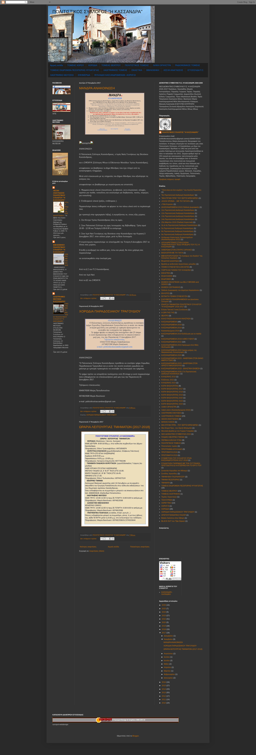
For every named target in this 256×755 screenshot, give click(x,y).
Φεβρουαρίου (169, 674)
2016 (164, 682)
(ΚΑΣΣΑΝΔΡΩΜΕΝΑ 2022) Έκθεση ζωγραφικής (180, 207)
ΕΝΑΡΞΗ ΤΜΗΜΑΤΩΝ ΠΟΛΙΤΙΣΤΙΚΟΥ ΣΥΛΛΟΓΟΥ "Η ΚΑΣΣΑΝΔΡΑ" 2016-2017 (181, 305)
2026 (164, 605)
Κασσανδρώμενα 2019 (170, 331)
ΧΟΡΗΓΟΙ (165, 506)
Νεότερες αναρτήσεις (88, 547)
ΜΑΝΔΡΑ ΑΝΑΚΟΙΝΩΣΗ (97, 88)
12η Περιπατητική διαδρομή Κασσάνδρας (177, 213)
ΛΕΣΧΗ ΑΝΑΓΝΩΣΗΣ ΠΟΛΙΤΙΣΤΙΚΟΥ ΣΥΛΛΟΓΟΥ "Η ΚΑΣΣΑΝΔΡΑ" (59, 195)
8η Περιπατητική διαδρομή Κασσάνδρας (177, 231)
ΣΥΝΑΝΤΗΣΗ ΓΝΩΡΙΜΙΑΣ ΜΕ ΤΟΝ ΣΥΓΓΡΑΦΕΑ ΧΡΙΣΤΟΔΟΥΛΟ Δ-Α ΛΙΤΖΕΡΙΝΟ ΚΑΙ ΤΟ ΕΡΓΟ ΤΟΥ (181, 464)
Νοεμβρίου (168, 639)
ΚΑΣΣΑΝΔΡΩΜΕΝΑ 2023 (171, 355)
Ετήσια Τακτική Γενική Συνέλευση (174, 310)
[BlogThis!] (104, 298)
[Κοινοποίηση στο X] (107, 298)
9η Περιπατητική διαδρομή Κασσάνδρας (177, 234)
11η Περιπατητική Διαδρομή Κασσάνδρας (177, 210)
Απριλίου (168, 667)
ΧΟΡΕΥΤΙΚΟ (166, 503)
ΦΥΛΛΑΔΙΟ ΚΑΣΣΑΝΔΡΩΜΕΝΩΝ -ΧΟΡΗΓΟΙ (115, 75)
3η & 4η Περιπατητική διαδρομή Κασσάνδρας (179, 225)
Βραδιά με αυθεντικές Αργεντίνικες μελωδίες (178, 264)
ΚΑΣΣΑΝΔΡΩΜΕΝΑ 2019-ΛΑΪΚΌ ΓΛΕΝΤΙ (177, 339)
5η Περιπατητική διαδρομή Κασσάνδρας (177, 228)
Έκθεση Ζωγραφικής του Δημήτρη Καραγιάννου (180, 290)
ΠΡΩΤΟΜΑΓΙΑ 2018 (169, 452)
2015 (164, 686)
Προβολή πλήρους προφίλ (169, 179)
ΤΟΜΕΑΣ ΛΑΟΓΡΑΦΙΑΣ (170, 494)
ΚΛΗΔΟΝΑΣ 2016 (168, 377)
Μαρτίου (167, 671)
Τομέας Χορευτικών (169, 497)
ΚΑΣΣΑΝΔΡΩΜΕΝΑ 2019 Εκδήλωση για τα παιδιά (181, 334)
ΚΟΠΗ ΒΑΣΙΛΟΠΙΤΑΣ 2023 (172, 401)
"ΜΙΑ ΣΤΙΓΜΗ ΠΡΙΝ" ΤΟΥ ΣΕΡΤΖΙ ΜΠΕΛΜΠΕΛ (179, 198)
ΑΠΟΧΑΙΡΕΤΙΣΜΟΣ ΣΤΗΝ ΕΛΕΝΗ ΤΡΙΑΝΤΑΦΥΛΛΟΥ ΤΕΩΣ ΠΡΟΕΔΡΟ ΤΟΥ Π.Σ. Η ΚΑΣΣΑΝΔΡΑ (180, 245)
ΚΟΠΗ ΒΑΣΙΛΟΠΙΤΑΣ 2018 (172, 392)
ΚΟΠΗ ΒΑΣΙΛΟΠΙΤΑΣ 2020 (172, 398)
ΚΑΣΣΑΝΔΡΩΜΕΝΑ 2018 (171, 325)
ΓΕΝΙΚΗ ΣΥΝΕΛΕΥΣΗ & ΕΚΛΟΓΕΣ (175, 267)
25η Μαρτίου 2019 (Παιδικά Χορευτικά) (177, 222)
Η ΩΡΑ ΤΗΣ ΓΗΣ (167, 313)
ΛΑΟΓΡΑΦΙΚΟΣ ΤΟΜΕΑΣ (115, 70)
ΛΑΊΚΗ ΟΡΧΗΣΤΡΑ (162, 65)
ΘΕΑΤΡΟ (164, 316)
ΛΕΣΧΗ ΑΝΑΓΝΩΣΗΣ (173, 70)
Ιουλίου (167, 657)
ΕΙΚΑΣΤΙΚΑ (137, 70)
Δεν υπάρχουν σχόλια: (88, 298)
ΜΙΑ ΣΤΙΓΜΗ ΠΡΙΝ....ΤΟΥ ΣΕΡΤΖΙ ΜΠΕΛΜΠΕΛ (179, 425)
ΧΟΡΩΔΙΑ (92, 65)
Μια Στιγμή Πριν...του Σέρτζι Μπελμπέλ (176, 428)
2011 (164, 699)
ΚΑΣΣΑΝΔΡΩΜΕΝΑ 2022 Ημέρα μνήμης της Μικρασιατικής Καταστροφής (179, 351)
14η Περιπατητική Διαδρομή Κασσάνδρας (177, 219)
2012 (164, 696)
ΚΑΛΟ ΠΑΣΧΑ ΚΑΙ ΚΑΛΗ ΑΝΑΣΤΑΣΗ (176, 319)
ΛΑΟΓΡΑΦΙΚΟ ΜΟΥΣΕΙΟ (62, 75)
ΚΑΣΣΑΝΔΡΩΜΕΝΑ (169, 322)
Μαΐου (166, 664)
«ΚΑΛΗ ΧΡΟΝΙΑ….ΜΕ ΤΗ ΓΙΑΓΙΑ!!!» (175, 201)
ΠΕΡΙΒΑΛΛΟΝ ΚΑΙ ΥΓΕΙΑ (171, 440)
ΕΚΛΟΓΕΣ (165, 293)
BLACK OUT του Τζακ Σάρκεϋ (173, 521)
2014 (164, 689)
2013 (164, 693)
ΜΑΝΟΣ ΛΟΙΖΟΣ (167, 422)
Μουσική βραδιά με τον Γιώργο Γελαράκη (177, 431)
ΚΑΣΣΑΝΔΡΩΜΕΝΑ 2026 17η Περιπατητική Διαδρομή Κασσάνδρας (178, 373)
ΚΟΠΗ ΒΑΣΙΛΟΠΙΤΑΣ (169, 386)
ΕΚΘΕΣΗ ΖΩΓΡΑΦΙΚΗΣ (170, 287)
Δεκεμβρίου (168, 636)
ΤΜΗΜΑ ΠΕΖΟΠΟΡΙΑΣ (170, 480)
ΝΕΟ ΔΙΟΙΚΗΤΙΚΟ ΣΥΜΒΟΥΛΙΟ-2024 (176, 434)
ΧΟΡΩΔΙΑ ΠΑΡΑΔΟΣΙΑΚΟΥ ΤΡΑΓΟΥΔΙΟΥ (110, 311)
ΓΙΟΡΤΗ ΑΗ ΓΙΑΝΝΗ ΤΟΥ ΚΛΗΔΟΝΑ (176, 270)
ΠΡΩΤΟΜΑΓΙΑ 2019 (169, 455)
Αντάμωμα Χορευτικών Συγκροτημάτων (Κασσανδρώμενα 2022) (177, 238)
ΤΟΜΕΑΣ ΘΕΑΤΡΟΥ (111, 65)
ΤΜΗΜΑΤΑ (165, 483)
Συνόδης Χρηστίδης (169, 474)
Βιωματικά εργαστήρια (170, 261)
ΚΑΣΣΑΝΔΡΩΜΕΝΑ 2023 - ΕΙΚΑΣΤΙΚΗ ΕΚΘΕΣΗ (180, 369)
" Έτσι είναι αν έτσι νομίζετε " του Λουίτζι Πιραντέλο (181, 190)
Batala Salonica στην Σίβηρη (172, 518)
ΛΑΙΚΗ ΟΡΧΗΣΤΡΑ (168, 407)
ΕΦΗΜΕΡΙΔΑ (84, 75)
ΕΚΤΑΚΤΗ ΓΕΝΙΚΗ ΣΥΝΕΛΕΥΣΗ (174, 296)
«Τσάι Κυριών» (167, 204)
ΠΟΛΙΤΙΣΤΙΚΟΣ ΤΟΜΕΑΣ (137, 65)
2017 (164, 633)
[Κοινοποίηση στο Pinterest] (112, 298)
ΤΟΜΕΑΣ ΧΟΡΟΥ (75, 65)
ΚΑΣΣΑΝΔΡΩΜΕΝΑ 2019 (171, 328)
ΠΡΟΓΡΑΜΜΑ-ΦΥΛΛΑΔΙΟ (171, 449)
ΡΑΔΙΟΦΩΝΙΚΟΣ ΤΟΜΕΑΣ (187, 65)
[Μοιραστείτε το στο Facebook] (110, 298)
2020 (164, 622)
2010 (164, 703)
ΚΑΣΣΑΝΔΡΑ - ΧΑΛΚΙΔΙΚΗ (167, 593)
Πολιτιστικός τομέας (169, 446)
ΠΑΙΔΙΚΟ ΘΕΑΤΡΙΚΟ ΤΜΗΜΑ (173, 437)
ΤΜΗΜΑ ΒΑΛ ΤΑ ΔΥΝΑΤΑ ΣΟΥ (173, 477)
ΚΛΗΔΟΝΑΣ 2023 (168, 383)
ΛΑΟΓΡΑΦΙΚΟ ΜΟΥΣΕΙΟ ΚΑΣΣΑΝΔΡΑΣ (59, 299)
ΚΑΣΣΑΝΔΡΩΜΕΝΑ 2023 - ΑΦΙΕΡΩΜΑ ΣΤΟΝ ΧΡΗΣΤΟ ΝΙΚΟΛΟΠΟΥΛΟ (179, 364)
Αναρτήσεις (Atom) (96, 551)
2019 (164, 626)
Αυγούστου (168, 654)
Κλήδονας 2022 (167, 380)
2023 (164, 616)
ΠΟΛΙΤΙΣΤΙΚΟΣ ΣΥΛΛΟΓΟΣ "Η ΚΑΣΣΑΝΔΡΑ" (97, 11)
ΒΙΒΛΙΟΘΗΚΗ (152, 70)
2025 (164, 609)
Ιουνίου (167, 661)
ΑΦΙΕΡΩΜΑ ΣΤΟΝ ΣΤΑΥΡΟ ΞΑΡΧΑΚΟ (176, 250)
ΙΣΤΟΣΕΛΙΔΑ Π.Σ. (195, 70)
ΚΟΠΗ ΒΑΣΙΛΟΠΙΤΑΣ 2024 (172, 404)
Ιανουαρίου (168, 678)
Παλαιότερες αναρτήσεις (139, 547)
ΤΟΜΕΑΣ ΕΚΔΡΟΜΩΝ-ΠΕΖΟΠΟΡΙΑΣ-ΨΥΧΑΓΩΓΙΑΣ (74, 70)
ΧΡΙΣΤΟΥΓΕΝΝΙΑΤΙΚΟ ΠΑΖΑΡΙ (173, 515)
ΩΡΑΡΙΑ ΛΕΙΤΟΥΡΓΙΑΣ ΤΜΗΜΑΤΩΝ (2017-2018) (114, 427)
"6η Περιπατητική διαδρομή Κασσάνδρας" (178, 195)
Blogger (135, 736)
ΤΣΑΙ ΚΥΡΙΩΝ (166, 500)
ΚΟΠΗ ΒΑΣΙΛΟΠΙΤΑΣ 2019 (172, 395)
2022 (164, 619)
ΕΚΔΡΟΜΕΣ (166, 279)
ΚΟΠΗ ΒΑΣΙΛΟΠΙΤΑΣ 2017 (172, 389)
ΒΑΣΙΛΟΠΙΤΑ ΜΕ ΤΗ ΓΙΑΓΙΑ (172, 253)
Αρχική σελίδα (56, 65)
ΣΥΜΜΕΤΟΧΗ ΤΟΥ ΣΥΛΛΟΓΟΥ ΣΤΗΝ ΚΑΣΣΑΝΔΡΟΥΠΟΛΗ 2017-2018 (176, 459)
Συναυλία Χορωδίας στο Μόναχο (174, 471)
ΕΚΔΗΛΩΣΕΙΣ (166, 276)
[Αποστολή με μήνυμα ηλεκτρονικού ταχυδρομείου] (101, 298)
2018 (164, 629)
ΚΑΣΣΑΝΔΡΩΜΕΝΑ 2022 (171, 342)
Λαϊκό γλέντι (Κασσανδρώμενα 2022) (176, 410)
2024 (164, 612)
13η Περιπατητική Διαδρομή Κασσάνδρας (177, 216)
